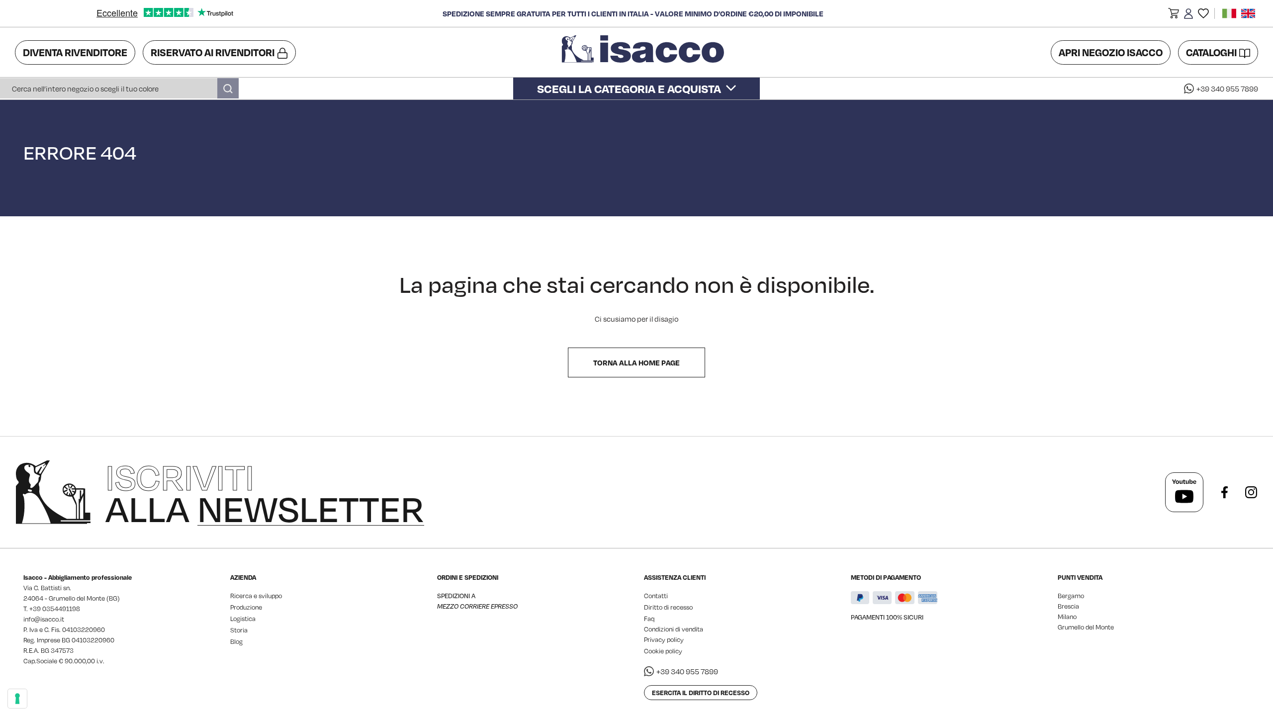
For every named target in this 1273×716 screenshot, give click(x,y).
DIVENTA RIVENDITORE (75, 52)
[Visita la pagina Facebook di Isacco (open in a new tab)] (1224, 492)
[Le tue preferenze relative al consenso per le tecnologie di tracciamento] (17, 698)
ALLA (264, 492)
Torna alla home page (636, 362)
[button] (1173, 15)
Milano (1067, 617)
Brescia (1068, 606)
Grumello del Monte (1086, 627)
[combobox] (119, 88)
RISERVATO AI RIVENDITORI (212, 52)
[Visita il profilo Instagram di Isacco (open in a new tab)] (1251, 492)
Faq (649, 619)
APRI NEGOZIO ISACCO (1111, 52)
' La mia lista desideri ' (1203, 13)
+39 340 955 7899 (1227, 88)
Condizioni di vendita (673, 629)
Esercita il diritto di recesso (700, 693)
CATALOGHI (1211, 52)
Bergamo (1071, 596)
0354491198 (61, 609)
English (1248, 13)
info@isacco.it (43, 619)
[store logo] (644, 52)
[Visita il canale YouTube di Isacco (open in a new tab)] (1184, 492)
